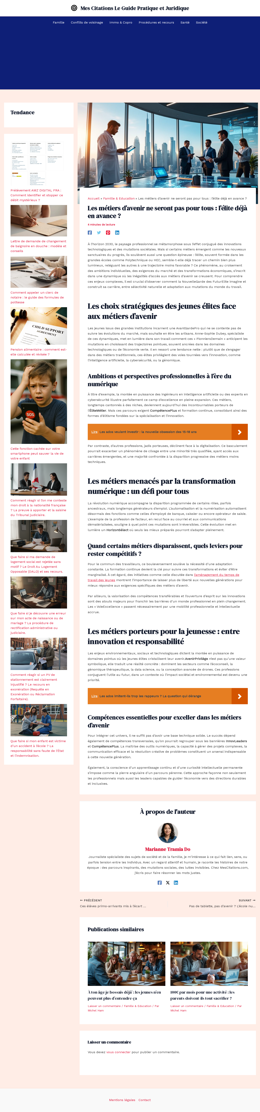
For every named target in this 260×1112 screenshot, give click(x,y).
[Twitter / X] (168, 882)
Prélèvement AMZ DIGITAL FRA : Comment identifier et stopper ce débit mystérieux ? (37, 195)
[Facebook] (90, 232)
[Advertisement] (130, 59)
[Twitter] (99, 232)
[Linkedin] (117, 232)
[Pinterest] (108, 232)
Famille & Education (137, 1006)
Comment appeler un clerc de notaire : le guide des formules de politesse (37, 297)
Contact (145, 1100)
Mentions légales (122, 1100)
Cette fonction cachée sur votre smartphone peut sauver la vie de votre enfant (37, 453)
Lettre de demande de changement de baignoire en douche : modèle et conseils (38, 246)
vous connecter (118, 1052)
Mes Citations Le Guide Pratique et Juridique (135, 8)
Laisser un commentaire (104, 1006)
